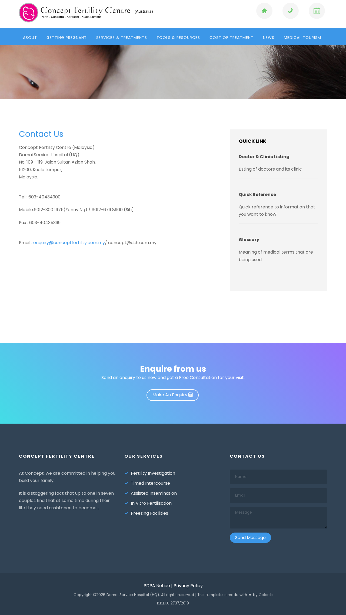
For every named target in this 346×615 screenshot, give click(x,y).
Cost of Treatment (231, 37)
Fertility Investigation (153, 473)
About (30, 37)
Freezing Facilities (149, 513)
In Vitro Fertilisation (151, 503)
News (268, 37)
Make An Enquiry (170, 395)
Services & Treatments (121, 37)
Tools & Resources (178, 37)
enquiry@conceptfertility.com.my (69, 243)
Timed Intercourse (150, 483)
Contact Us (41, 134)
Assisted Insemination (154, 493)
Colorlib (266, 594)
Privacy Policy (188, 586)
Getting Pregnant (66, 37)
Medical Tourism (302, 37)
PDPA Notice (157, 586)
